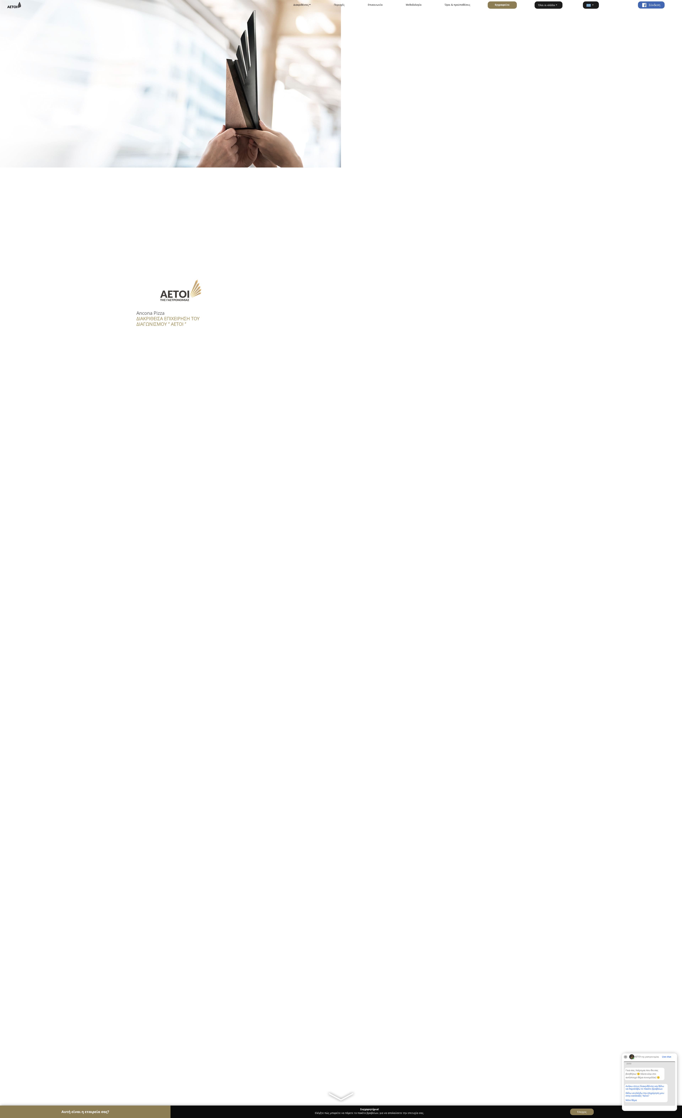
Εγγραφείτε (502, 4)
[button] (591, 5)
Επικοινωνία (375, 4)
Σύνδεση (654, 5)
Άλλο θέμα (631, 1100)
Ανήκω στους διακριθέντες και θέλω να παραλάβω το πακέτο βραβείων (645, 1087)
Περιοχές (339, 4)
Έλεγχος (582, 1112)
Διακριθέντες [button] (301, 4)
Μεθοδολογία (413, 4)
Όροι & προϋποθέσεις (457, 4)
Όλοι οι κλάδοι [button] (546, 5)
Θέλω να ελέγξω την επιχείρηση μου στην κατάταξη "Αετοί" (645, 1094)
